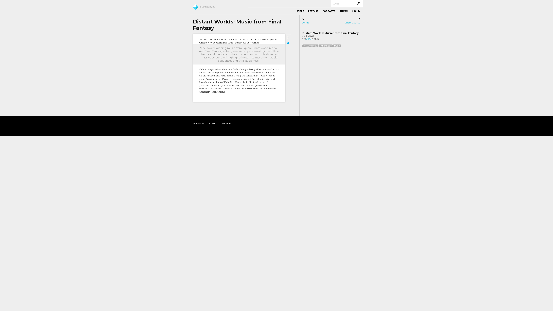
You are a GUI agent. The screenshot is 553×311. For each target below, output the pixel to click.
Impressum (198, 123)
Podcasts (329, 11)
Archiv (356, 11)
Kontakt (211, 123)
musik (337, 46)
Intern (344, 11)
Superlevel (207, 7)
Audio (316, 39)
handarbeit (326, 46)
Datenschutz (224, 123)
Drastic (305, 21)
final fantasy (310, 46)
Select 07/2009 (352, 21)
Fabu (308, 39)
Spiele (300, 11)
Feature (313, 11)
